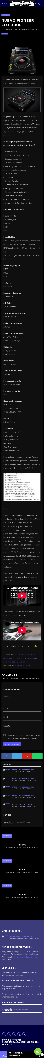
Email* (6, 717)
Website (6, 726)
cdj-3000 (18, 655)
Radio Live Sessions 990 (23, 770)
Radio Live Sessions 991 (21, 936)
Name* (6, 708)
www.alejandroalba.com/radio (25, 957)
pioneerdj (13, 662)
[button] (38, 1051)
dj (34, 655)
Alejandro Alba (22, 665)
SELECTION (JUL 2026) (22, 804)
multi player (9, 658)
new (18, 658)
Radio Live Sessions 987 (23, 796)
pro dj (22, 662)
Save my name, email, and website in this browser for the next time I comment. (24, 735)
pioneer (25, 658)
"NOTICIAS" (5, 15)
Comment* (7, 696)
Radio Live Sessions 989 (23, 778)
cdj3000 (28, 655)
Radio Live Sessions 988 (23, 787)
